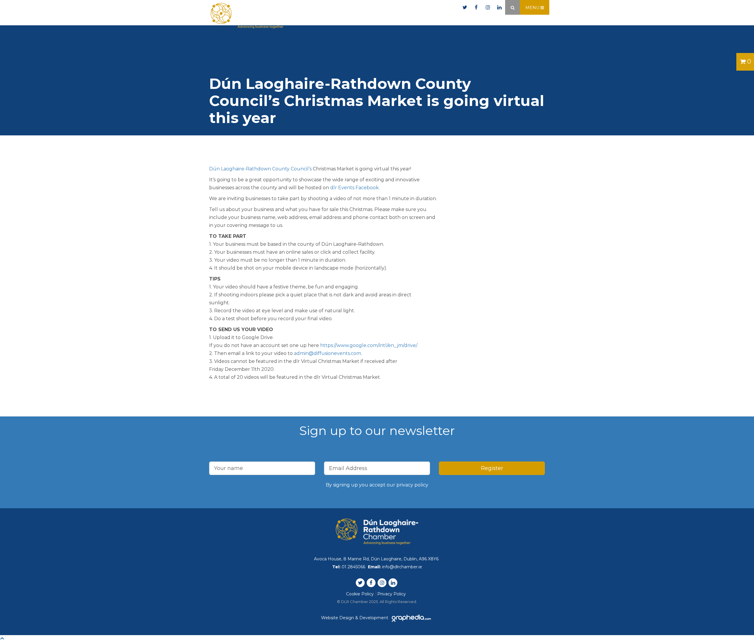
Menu (532, 7)
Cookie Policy (360, 594)
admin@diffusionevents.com (327, 353)
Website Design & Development (355, 617)
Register (492, 468)
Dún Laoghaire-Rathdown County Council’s (260, 169)
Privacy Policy (391, 594)
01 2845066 (383, 7)
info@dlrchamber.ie (432, 7)
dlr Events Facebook (354, 187)
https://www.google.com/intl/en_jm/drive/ (368, 345)
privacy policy (412, 485)
